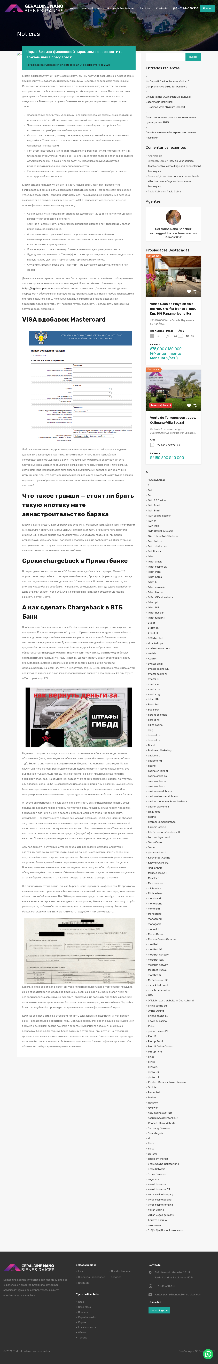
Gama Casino (155, 842)
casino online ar (157, 781)
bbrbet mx (154, 719)
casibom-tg (155, 760)
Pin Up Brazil (155, 1041)
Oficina (82, 1332)
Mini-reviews (155, 893)
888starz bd (155, 638)
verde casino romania (160, 1204)
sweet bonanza (157, 1184)
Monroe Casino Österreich (163, 939)
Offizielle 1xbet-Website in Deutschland (171, 1000)
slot (150, 1138)
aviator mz (154, 689)
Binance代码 (155, 176)
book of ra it (155, 740)
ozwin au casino (157, 1021)
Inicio (72, 8)
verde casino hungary (160, 1194)
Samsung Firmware (159, 1128)
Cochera (83, 1312)
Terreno (82, 1337)
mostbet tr (154, 975)
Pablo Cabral (174, 191)
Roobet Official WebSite (161, 1123)
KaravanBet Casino (159, 857)
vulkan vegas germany (161, 1214)
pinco (151, 1056)
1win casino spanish (159, 515)
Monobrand (154, 913)
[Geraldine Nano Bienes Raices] (33, 12)
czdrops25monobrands (162, 821)
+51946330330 (173, 237)
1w (149, 495)
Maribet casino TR (158, 873)
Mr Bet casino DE (158, 980)
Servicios (145, 8)
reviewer (153, 1107)
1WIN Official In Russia (160, 531)
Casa (81, 1301)
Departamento (87, 1317)
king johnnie (155, 867)
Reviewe (153, 1102)
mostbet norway (158, 964)
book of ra (154, 735)
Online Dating (156, 1010)
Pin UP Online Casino (160, 1046)
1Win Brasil (154, 505)
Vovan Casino (156, 1209)
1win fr (152, 520)
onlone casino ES (158, 1015)
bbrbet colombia (157, 714)
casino (152, 765)
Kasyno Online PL (158, 862)
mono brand (155, 903)
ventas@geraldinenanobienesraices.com (173, 233)
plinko (151, 1061)
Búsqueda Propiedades (120, 8)
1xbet (151, 556)
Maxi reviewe (155, 883)
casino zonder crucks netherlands (168, 801)
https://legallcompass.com (37, 288)
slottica (152, 1153)
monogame (154, 924)
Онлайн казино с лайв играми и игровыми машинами (171, 135)
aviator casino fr (157, 673)
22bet (151, 622)
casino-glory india (158, 806)
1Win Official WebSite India (163, 536)
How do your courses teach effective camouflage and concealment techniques (174, 166)
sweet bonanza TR (159, 1189)
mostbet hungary (158, 954)
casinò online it (157, 786)
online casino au (157, 1005)
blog (150, 730)
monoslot (153, 929)
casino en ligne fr (158, 770)
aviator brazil (155, 663)
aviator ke (153, 684)
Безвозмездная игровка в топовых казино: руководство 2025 (172, 120)
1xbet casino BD (157, 566)
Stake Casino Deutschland (163, 1163)
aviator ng (154, 694)
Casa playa (84, 1307)
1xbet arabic (155, 561)
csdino (152, 816)
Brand (151, 745)
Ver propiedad (173, 289)
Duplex (82, 1322)
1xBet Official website (160, 597)
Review (152, 1097)
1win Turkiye (155, 541)
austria (152, 653)
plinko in (153, 1066)
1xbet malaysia (156, 587)
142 (150, 490)
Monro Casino (156, 934)
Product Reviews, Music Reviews (167, 1082)
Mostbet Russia (157, 969)
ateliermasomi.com (159, 648)
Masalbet (153, 878)
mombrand (154, 898)
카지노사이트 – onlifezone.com (166, 1230)
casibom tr (154, 755)
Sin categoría (67, 64)
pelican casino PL (158, 1031)
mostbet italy (156, 959)
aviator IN (153, 679)
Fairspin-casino (157, 827)
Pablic (151, 1026)
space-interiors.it (158, 1158)
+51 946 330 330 (188, 8)
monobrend (155, 918)
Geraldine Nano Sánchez (173, 229)
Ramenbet (154, 1092)
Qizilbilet (153, 1087)
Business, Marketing (160, 750)
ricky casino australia (160, 1112)
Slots (151, 1143)
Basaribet (153, 709)
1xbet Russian (156, 612)
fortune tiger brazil (159, 837)
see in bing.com (159, 1310)
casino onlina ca (157, 776)
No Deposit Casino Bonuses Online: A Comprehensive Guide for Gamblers (167, 84)
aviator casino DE (158, 668)
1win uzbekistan (157, 546)
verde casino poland (160, 1199)
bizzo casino (155, 724)
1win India (153, 525)
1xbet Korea (155, 576)
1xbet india (154, 571)
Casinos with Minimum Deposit (167, 107)
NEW (150, 995)
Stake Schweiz (156, 1169)
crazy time (154, 811)
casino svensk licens (160, 791)
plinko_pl (153, 1077)
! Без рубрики (156, 479)
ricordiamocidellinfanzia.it (163, 1118)
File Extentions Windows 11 (164, 832)
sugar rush (154, 1179)
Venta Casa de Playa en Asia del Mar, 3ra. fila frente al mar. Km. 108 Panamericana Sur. (173, 308)
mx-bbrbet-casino (159, 990)
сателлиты (154, 1225)
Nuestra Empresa (91, 8)
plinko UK (153, 1072)
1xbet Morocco (156, 592)
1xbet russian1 (156, 617)
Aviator (152, 658)
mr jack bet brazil (158, 985)
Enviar (207, 8)
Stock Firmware (157, 1174)
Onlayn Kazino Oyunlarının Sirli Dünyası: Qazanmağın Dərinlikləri (168, 99)
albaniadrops (155, 643)
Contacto (162, 8)
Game (151, 847)
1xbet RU (153, 607)
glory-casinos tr (157, 852)
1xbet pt (153, 602)
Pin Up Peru (155, 1051)
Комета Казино (157, 1220)
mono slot (154, 908)
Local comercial (87, 1327)
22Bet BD (154, 628)
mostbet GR (155, 949)
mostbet (153, 944)
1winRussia (154, 551)
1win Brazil (154, 510)
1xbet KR (153, 582)
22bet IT (153, 633)
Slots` (151, 1148)
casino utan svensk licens (163, 796)
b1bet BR (153, 699)
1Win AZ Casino (157, 500)
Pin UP (152, 1036)
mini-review (154, 888)
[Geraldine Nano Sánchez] (173, 223)
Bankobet (153, 704)
